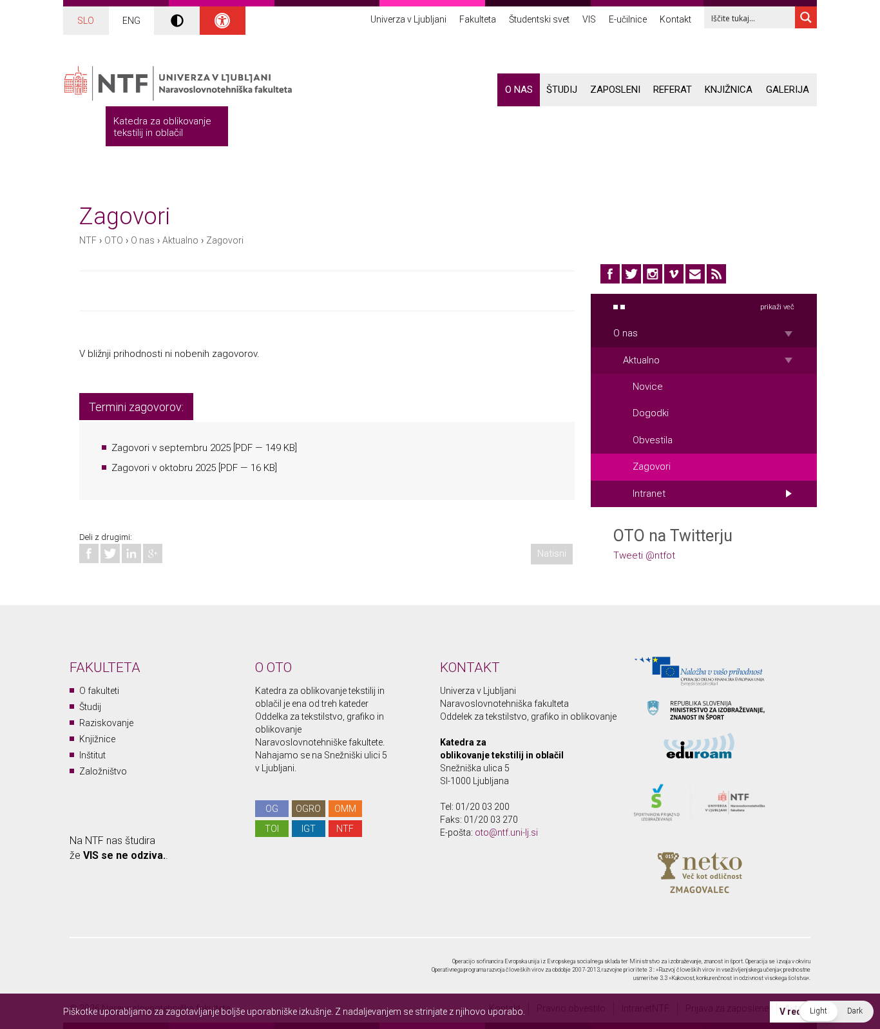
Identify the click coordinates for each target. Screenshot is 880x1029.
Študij (561, 89)
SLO (85, 20)
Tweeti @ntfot (644, 555)
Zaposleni (615, 89)
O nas (519, 89)
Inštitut (92, 755)
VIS (589, 19)
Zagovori (225, 240)
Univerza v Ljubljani (408, 19)
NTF (88, 240)
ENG (131, 20)
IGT (308, 828)
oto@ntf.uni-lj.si (506, 832)
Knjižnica (728, 89)
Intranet (649, 493)
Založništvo (103, 771)
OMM (345, 808)
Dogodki (651, 413)
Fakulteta (477, 19)
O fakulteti (99, 691)
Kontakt (675, 19)
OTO (113, 240)
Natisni (551, 553)
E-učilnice (628, 19)
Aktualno (180, 240)
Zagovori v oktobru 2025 (163, 468)
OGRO (308, 808)
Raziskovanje (106, 723)
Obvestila (653, 440)
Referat (672, 89)
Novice (648, 386)
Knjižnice (97, 739)
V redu (793, 1011)
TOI (272, 828)
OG (271, 808)
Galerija (787, 89)
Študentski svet (539, 19)
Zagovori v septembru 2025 (171, 448)
